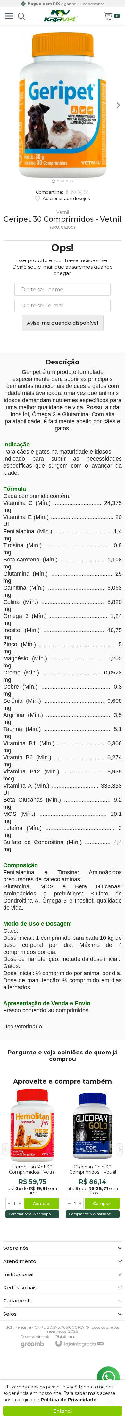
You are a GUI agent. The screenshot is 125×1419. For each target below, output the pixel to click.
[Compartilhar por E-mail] (86, 192)
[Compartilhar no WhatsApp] (73, 192)
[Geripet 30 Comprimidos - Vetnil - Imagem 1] (62, 105)
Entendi (62, 1411)
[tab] (53, 181)
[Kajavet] (61, 16)
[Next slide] (117, 105)
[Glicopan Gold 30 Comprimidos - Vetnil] (92, 1154)
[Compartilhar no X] (80, 192)
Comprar (42, 1203)
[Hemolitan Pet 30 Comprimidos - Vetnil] (32, 1154)
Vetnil (62, 212)
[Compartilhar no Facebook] (67, 192)
